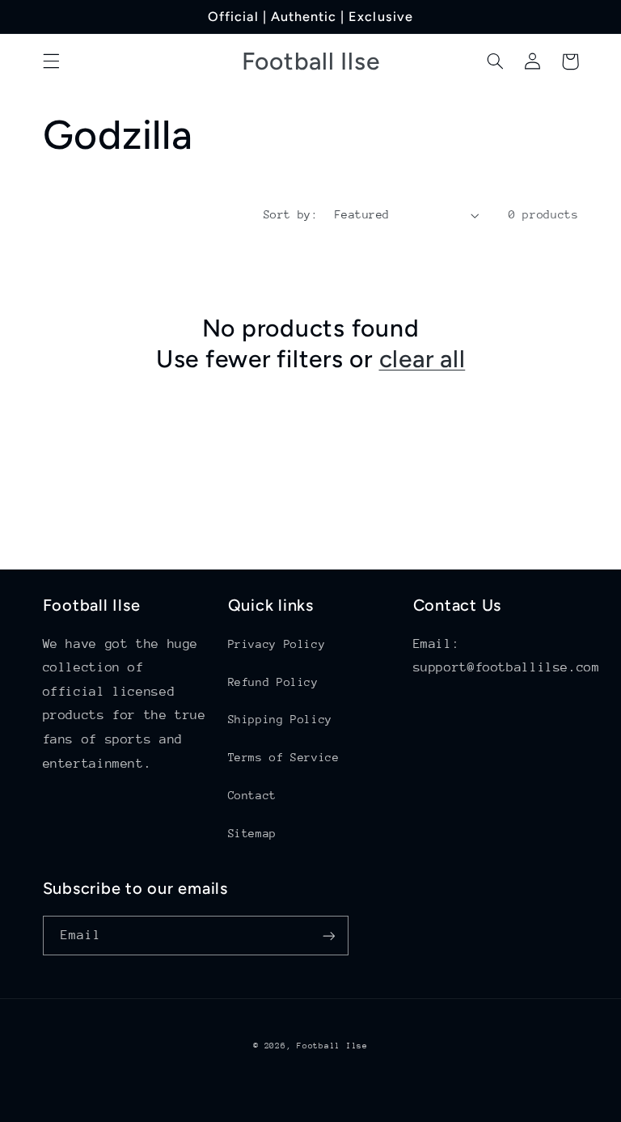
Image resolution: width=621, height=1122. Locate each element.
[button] (51, 61)
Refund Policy (273, 681)
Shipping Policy (280, 719)
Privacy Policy (277, 643)
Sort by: (291, 214)
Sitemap (252, 833)
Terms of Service (284, 757)
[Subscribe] (328, 935)
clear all (422, 359)
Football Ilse (332, 1046)
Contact (252, 795)
